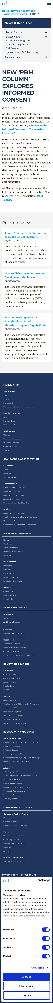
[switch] (46, 938)
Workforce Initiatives (11, 719)
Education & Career (16, 664)
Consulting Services (11, 840)
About (5, 469)
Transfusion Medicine (11, 548)
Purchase (7, 473)
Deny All (26, 995)
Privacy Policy (10, 874)
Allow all (26, 977)
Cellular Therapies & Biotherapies (16, 787)
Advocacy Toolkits (10, 799)
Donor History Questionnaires (15, 647)
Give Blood (7, 544)
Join (5, 395)
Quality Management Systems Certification (20, 517)
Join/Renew (9, 391)
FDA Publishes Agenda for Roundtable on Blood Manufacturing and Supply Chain (25, 321)
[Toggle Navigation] (49, 3)
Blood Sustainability (11, 779)
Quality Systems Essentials (13, 513)
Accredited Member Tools (13, 495)
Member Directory (10, 421)
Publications (8, 555)
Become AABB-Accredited (14, 487)
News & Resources (23, 11)
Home (5, 11)
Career (6, 696)
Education (7, 569)
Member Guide (9, 425)
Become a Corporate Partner (15, 825)
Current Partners (10, 822)
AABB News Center (16, 14)
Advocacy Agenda (10, 772)
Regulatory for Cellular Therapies (16, 761)
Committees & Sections (12, 446)
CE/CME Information (11, 690)
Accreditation (10, 484)
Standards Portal (10, 477)
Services (7, 832)
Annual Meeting (9, 700)
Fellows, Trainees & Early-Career (15, 723)
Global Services (9, 851)
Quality (6, 509)
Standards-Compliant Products (16, 861)
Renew (6, 399)
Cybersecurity (8, 591)
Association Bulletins (11, 644)
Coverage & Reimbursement (14, 791)
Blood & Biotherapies (17, 533)
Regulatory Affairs (12, 738)
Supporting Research (12, 795)
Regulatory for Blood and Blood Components (21, 742)
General (7, 587)
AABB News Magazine (18, 40)
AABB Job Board (10, 708)
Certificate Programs (11, 678)
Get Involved (9, 431)
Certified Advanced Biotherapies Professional (21, 704)
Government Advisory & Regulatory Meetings (21, 758)
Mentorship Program (12, 439)
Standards (8, 466)
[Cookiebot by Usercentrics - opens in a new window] (38, 881)
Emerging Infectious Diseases (15, 754)
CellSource (12, 48)
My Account (8, 403)
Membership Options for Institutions (18, 407)
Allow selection (26, 986)
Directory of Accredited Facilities (16, 503)
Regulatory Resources (12, 746)
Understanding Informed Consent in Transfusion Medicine (25, 129)
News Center (9, 614)
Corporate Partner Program (16, 814)
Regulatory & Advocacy (12, 581)
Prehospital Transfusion (13, 551)
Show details (37, 968)
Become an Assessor (11, 443)
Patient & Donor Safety (12, 783)
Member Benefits (11, 413)
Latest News (8, 618)
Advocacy (8, 768)
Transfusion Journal (17, 44)
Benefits (6, 417)
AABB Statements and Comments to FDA (20, 776)
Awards (6, 450)
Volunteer (7, 435)
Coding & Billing (9, 595)
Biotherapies (9, 562)
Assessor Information (11, 499)
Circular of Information (12, 651)
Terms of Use (28, 874)
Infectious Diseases (10, 750)
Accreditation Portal (11, 491)
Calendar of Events (11, 674)
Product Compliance (13, 857)
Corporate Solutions (17, 807)
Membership (11, 384)
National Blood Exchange (13, 836)
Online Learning (9, 682)
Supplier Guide (9, 599)
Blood (6, 540)
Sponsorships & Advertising (22, 52)
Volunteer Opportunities (13, 715)
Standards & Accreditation (21, 459)
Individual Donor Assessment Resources (19, 655)
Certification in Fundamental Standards (19, 525)
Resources (8, 640)
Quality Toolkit (9, 521)
